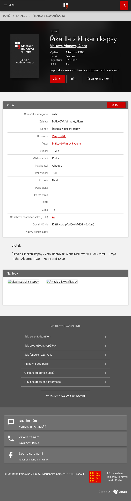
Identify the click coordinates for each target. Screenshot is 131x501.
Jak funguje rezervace (38, 354)
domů (7, 15)
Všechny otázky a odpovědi (65, 396)
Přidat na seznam (97, 79)
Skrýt (116, 105)
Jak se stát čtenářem (37, 336)
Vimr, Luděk (59, 136)
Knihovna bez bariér (37, 363)
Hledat (123, 5)
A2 (53, 217)
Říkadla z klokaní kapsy (49, 15)
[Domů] (65, 6)
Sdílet (74, 79)
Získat (57, 79)
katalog (21, 15)
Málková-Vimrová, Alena (68, 46)
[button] (24, 56)
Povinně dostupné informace (42, 381)
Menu (9, 5)
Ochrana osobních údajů (39, 372)
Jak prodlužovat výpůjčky (40, 345)
